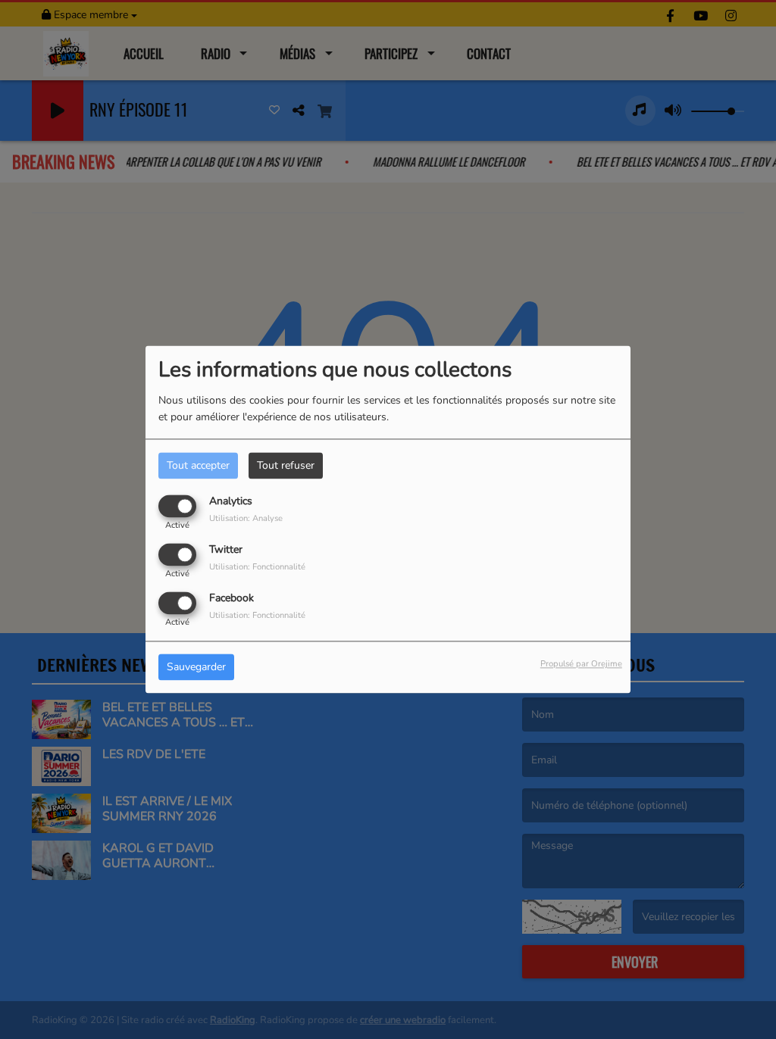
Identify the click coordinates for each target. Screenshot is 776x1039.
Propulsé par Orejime (581, 664)
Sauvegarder (196, 667)
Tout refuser (285, 465)
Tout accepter (198, 465)
